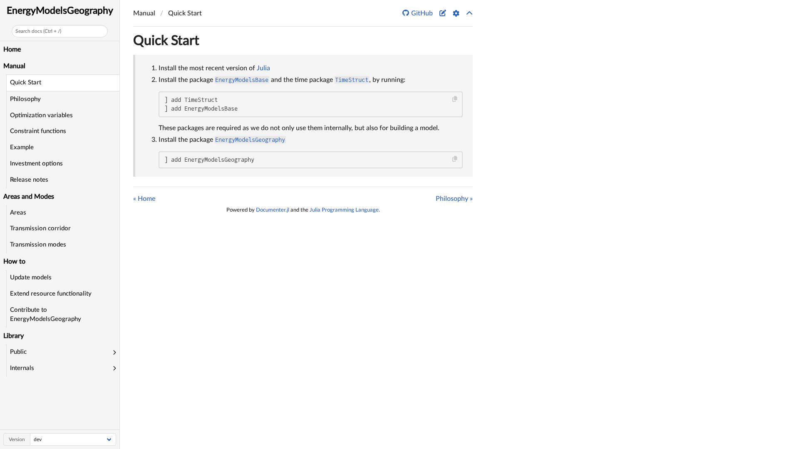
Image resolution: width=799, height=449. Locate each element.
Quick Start (25, 82)
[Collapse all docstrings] (469, 13)
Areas (18, 213)
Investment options (36, 163)
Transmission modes (38, 245)
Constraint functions (38, 131)
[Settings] (456, 13)
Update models (31, 277)
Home (12, 49)
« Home (144, 198)
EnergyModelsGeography (60, 10)
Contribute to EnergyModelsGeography (45, 315)
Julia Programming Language (344, 209)
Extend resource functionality (51, 294)
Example (22, 147)
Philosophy (25, 99)
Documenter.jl (272, 209)
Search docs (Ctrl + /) (38, 31)
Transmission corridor (40, 228)
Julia (263, 68)
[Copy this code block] (455, 99)
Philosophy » (454, 198)
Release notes (29, 180)
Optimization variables (41, 115)
